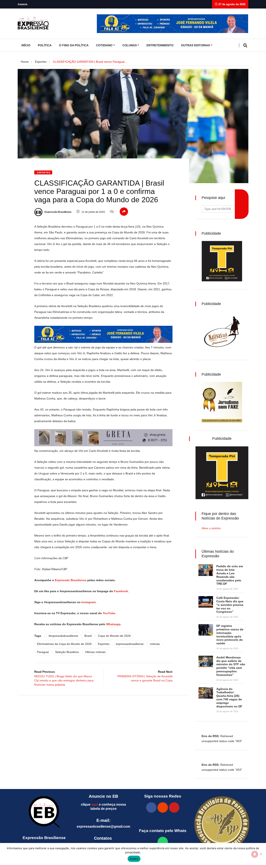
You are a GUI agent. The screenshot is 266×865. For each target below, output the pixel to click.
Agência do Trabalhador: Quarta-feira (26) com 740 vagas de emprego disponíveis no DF (229, 697)
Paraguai (43, 652)
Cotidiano (104, 45)
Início (25, 45)
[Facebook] (151, 807)
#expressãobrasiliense (63, 635)
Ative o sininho (211, 528)
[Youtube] (174, 807)
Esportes (41, 61)
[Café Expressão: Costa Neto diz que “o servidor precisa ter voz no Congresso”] (205, 602)
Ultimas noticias (95, 652)
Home (25, 61)
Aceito (134, 858)
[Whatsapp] (163, 842)
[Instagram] (163, 807)
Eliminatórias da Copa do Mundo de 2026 (64, 644)
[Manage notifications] (254, 854)
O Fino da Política (74, 45)
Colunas (129, 45)
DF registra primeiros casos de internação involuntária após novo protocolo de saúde (229, 634)
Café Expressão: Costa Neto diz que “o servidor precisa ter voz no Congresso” (229, 604)
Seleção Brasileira (67, 652)
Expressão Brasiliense (57, 212)
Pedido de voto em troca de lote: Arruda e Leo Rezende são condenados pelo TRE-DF (229, 575)
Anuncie (22, 4)
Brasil (88, 635)
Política (45, 45)
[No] (261, 854)
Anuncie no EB (103, 796)
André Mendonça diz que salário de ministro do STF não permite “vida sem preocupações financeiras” (230, 666)
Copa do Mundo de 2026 (114, 635)
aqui (94, 804)
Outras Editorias (195, 45)
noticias (155, 644)
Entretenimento (160, 45)
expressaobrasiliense (130, 644)
